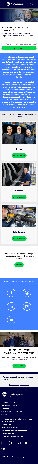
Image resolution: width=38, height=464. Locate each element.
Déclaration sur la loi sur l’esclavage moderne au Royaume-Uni (17, 420)
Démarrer (19, 264)
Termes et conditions (9, 405)
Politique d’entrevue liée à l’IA (12, 437)
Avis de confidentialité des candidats (14, 430)
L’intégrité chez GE (8, 402)
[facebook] (3, 443)
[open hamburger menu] (2, 4)
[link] (19, 366)
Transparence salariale (9, 427)
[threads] (11, 443)
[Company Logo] (15, 4)
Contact (4, 414)
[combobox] (19, 44)
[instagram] (26, 443)
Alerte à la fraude (7, 434)
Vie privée (5, 408)
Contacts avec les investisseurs (12, 411)
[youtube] (3, 449)
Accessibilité (6, 424)
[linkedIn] (18, 443)
